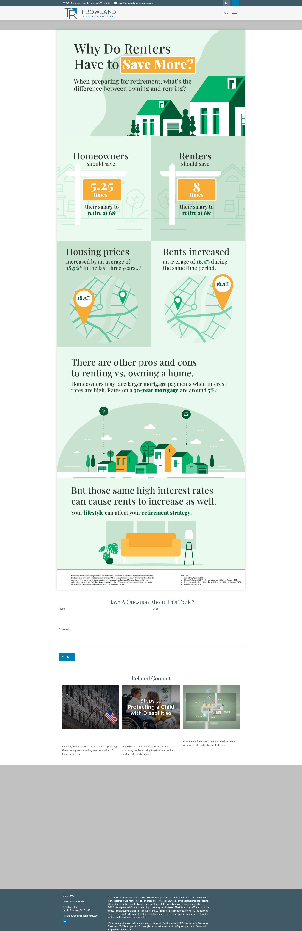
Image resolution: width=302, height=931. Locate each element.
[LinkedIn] (226, 3)
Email (156, 608)
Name (62, 608)
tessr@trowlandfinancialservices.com (135, 3)
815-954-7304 (77, 902)
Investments (194, 733)
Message (64, 629)
